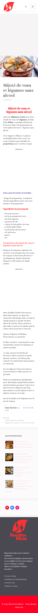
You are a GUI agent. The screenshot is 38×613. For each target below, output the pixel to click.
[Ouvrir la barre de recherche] (26, 6)
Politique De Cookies (11, 586)
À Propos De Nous (10, 576)
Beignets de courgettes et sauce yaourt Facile (20, 423)
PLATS (7, 418)
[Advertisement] (19, 33)
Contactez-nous (9, 582)
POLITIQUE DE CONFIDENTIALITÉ (15, 579)
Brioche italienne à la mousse (14, 420)
